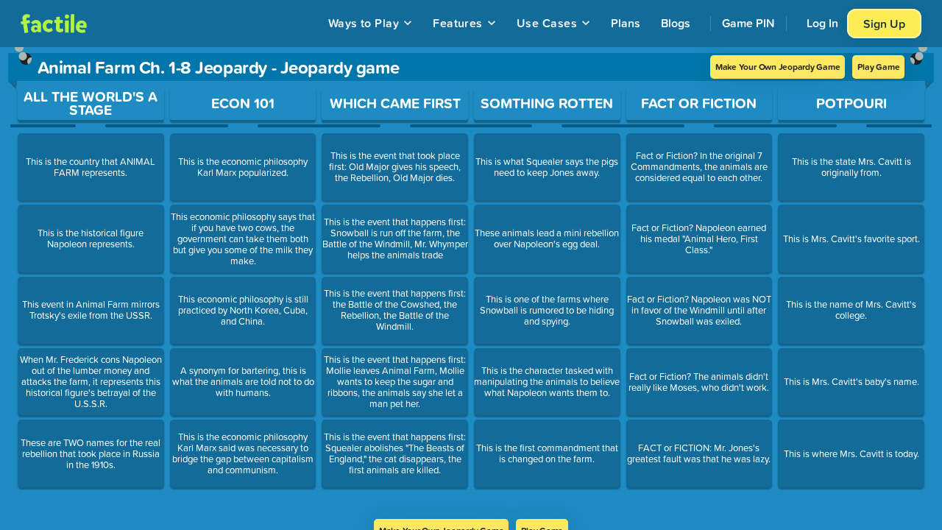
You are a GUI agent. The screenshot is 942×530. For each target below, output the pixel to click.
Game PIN (748, 23)
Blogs (675, 23)
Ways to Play (364, 23)
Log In (822, 23)
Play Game (878, 66)
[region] (471, 283)
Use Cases (547, 23)
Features (458, 23)
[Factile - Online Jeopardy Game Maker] (54, 23)
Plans (625, 23)
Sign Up (884, 23)
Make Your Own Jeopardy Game (777, 66)
